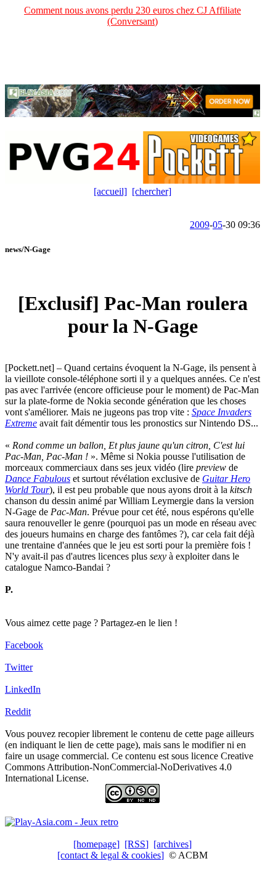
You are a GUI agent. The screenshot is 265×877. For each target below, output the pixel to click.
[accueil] (110, 191)
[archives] (172, 844)
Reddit (18, 711)
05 (217, 224)
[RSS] (136, 844)
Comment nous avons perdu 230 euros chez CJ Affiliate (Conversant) (132, 16)
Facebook (24, 645)
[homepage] (96, 844)
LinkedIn (23, 689)
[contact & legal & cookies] (110, 855)
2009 (200, 224)
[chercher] (151, 191)
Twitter (19, 667)
